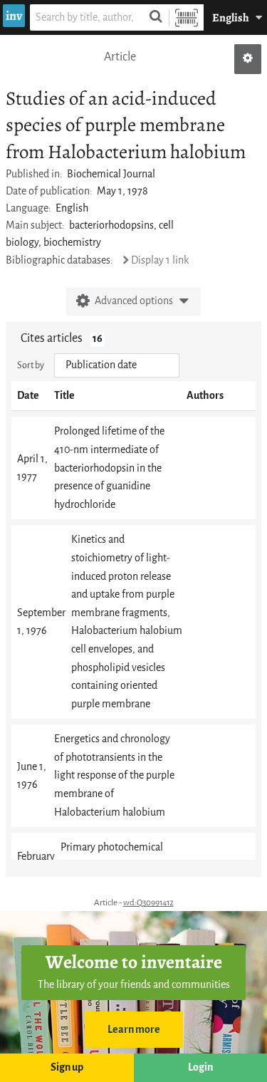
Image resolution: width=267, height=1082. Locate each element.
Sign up (67, 1067)
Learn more (134, 1029)
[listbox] (116, 365)
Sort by (30, 365)
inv (14, 15)
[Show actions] (247, 59)
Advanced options (134, 301)
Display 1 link (160, 260)
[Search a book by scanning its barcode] (186, 17)
